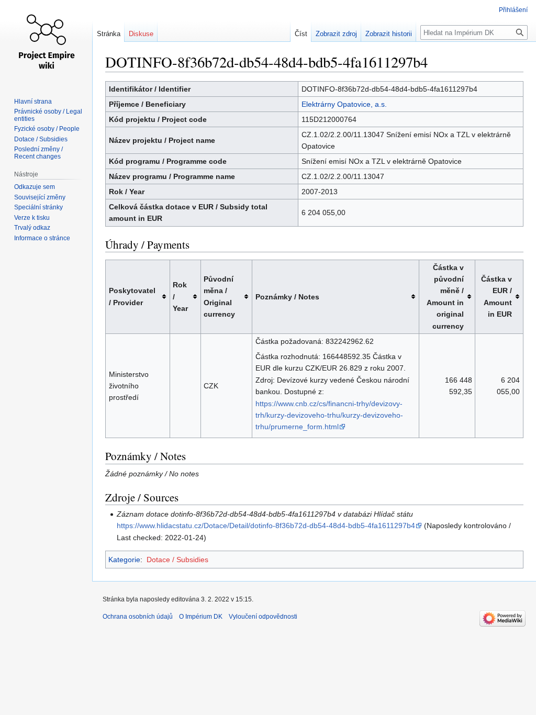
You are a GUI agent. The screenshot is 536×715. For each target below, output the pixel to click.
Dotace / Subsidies (177, 559)
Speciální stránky (38, 207)
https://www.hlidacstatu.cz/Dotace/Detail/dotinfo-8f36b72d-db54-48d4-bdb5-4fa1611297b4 (266, 525)
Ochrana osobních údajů (138, 616)
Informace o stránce (42, 238)
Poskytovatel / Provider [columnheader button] (132, 296)
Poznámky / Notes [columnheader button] (287, 297)
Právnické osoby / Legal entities (48, 115)
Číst (301, 34)
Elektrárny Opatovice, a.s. (344, 104)
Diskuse (141, 34)
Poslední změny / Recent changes (38, 153)
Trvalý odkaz (32, 227)
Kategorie (124, 559)
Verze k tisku (32, 217)
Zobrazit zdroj (336, 34)
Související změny (39, 197)
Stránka (108, 34)
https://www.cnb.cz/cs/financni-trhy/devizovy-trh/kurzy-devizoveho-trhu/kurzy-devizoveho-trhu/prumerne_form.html (329, 415)
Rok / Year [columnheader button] (180, 296)
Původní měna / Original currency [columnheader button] (219, 296)
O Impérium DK (200, 616)
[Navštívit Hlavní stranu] (46, 42)
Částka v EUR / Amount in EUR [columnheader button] (496, 296)
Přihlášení (513, 10)
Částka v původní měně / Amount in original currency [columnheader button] (445, 296)
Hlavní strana (33, 101)
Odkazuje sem (34, 187)
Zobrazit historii (388, 34)
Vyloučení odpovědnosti (263, 616)
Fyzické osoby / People (47, 128)
